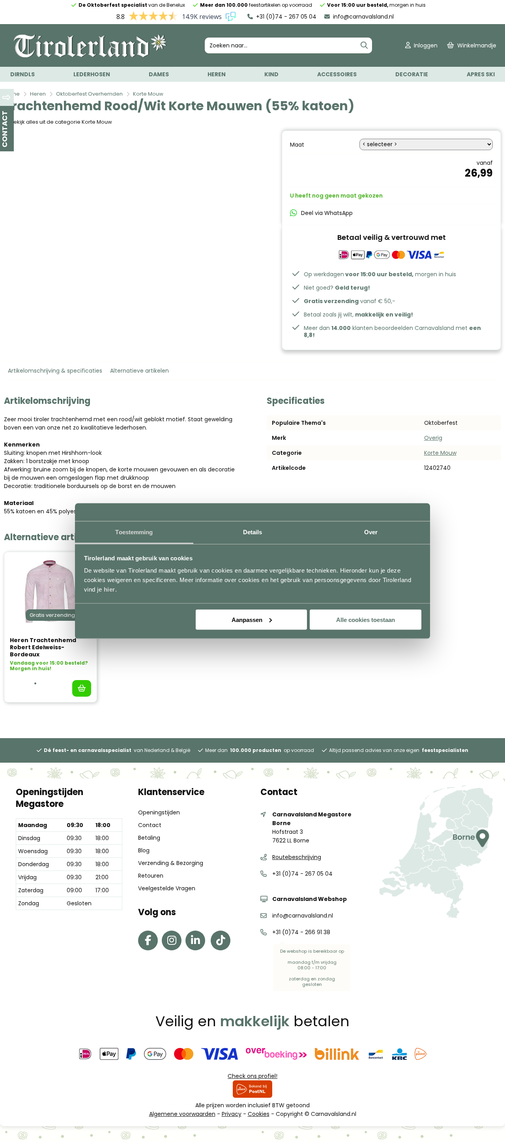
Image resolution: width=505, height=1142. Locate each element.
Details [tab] (252, 532)
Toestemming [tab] (134, 532)
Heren (217, 74)
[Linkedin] (197, 942)
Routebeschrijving (296, 857)
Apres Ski (481, 74)
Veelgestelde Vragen (166, 888)
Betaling (149, 838)
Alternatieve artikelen (139, 371)
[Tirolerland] (90, 56)
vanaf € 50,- (349, 301)
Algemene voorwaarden (182, 1114)
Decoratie (411, 74)
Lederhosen (91, 74)
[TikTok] (222, 942)
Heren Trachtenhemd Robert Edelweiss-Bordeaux (43, 647)
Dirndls (22, 74)
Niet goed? (337, 288)
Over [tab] (371, 532)
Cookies (258, 1114)
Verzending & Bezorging (170, 863)
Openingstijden (159, 812)
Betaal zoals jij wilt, (358, 314)
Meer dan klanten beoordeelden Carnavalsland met (392, 331)
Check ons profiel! (252, 1076)
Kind (271, 74)
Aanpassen (247, 619)
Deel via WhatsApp (327, 213)
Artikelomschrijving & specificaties (55, 371)
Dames (159, 74)
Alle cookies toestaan (365, 619)
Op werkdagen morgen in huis (380, 274)
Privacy (231, 1114)
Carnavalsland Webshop (309, 899)
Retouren (150, 876)
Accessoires (337, 74)
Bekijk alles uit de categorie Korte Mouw (61, 122)
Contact (149, 825)
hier (109, 589)
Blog (144, 850)
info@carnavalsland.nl (362, 17)
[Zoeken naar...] (364, 45)
